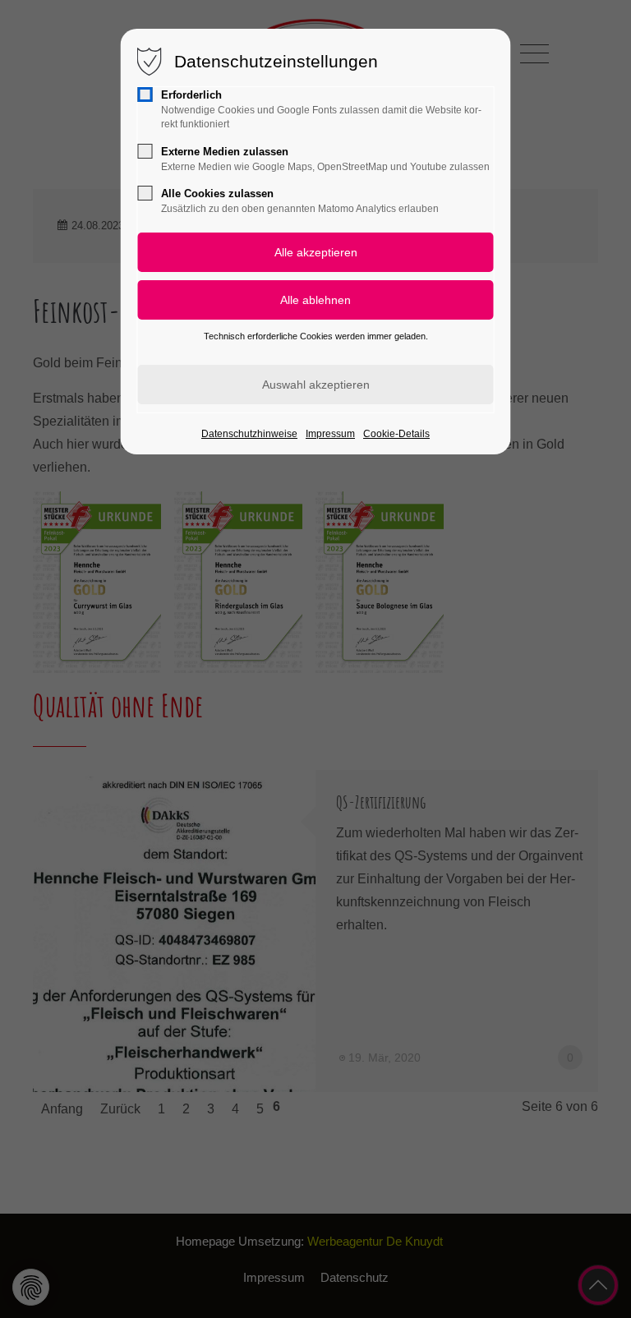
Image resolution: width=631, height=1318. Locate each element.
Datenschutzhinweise (249, 434)
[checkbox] (145, 94)
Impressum (330, 434)
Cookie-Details (396, 434)
